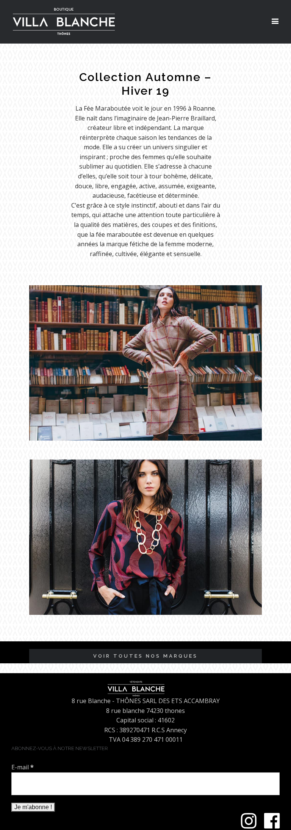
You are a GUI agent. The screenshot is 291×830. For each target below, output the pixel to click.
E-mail (22, 767)
